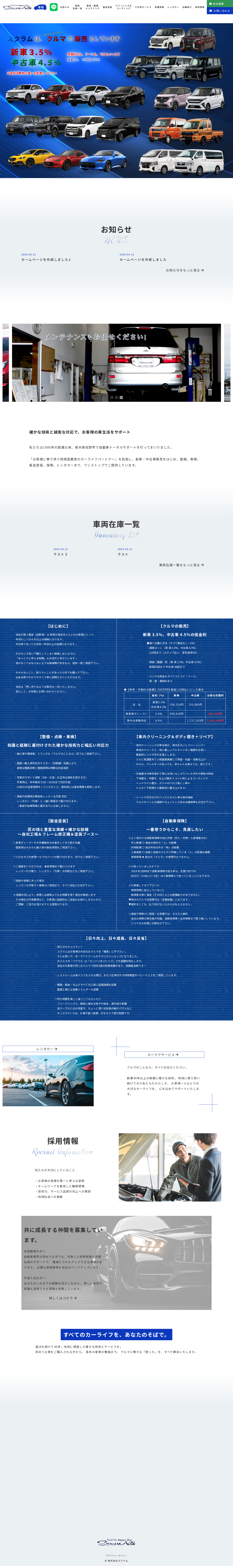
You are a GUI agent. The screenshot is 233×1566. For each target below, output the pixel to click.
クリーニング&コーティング (124, 7)
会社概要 (218, 4)
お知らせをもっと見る (183, 270)
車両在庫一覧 (77, 7)
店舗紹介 (187, 7)
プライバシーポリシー (116, 1555)
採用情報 (200, 7)
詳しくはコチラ (61, 1298)
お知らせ (65, 7)
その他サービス (143, 7)
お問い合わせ (222, 11)
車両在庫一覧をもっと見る (179, 565)
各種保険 (159, 7)
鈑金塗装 (107, 7)
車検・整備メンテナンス (92, 7)
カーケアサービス (161, 1054)
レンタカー (173, 7)
